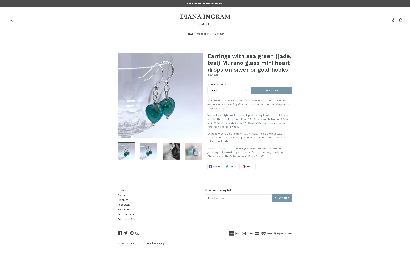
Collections (204, 33)
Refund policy (126, 219)
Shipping (123, 199)
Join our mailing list (218, 190)
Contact (219, 33)
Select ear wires (217, 84)
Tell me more (126, 214)
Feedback (124, 204)
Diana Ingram (133, 243)
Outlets (122, 190)
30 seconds (125, 209)
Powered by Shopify (154, 243)
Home (189, 33)
